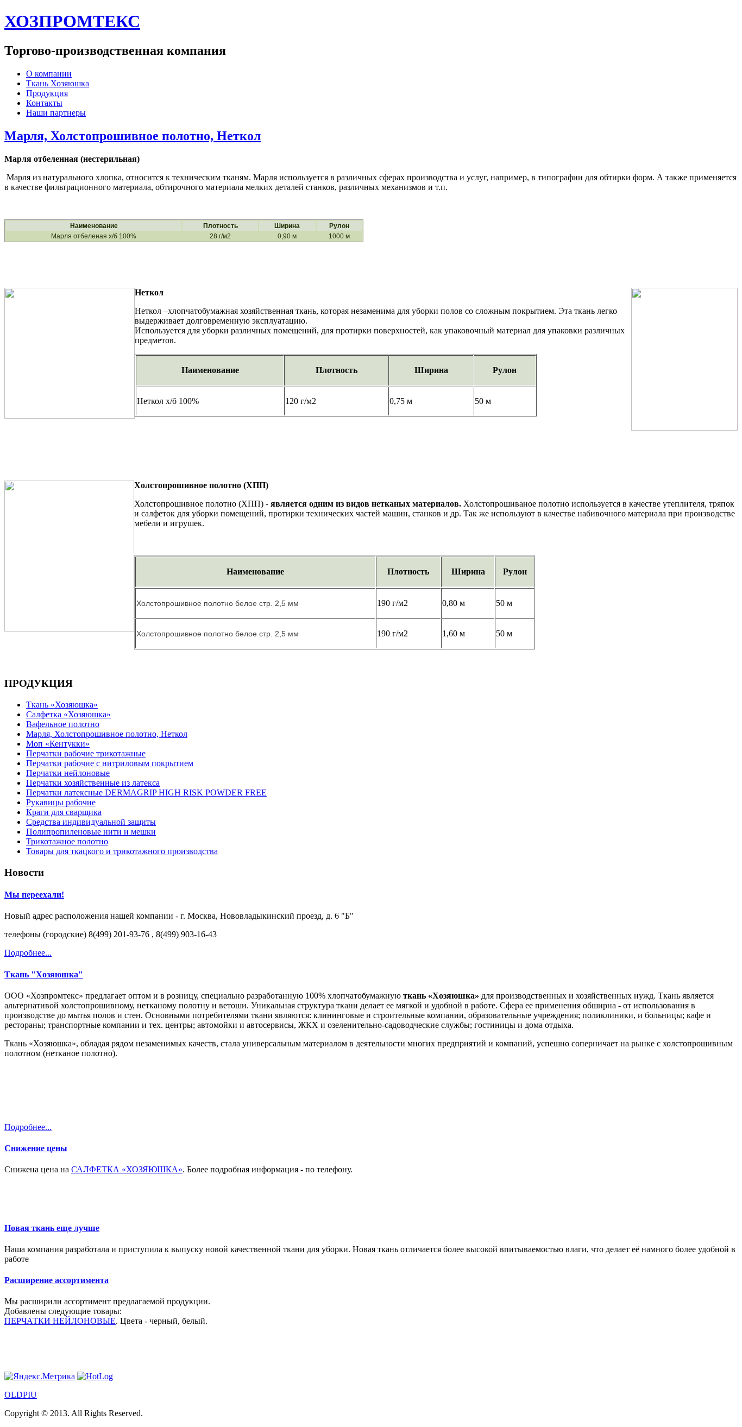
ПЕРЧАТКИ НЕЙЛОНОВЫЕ (60, 1320)
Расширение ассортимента (56, 1280)
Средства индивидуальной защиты (91, 821)
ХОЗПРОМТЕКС (72, 21)
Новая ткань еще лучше (51, 1228)
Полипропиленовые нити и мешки (91, 831)
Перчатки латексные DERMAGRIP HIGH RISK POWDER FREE (146, 792)
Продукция (47, 93)
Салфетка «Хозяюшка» (68, 714)
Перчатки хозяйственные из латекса (93, 782)
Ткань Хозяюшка (57, 83)
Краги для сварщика (64, 812)
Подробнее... (28, 952)
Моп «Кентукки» (58, 743)
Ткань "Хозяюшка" (43, 974)
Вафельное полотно (62, 724)
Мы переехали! (34, 894)
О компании (49, 73)
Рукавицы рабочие (61, 802)
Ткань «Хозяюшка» (62, 704)
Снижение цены (35, 1148)
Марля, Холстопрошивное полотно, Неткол (132, 136)
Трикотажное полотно (67, 841)
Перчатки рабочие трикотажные (86, 753)
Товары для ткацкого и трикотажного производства (122, 851)
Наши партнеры (56, 112)
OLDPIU (20, 1394)
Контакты (44, 103)
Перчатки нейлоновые (68, 773)
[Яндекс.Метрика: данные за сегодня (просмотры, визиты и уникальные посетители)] (39, 1376)
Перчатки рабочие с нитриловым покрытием (109, 763)
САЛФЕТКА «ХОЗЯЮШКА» (127, 1169)
